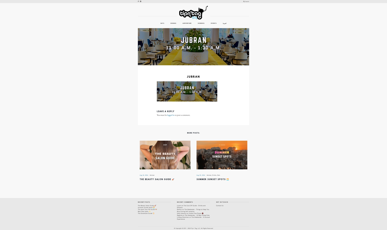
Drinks (173, 23)
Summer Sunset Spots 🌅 (213, 179)
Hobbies (201, 23)
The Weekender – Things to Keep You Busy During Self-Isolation (193, 210)
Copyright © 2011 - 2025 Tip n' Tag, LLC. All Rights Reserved (194, 228)
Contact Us (219, 205)
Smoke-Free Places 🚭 (196, 213)
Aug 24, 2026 (144, 175)
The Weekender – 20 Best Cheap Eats (197, 215)
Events (214, 23)
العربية (224, 23)
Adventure (187, 23)
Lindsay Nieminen (183, 217)
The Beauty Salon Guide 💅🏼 (157, 179)
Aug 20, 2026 (201, 175)
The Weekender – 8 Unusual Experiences (193, 218)
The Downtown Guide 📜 (146, 213)
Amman (152, 175)
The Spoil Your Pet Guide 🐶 (147, 209)
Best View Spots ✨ (144, 211)
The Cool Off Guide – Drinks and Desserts (191, 206)
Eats (162, 23)
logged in (170, 115)
